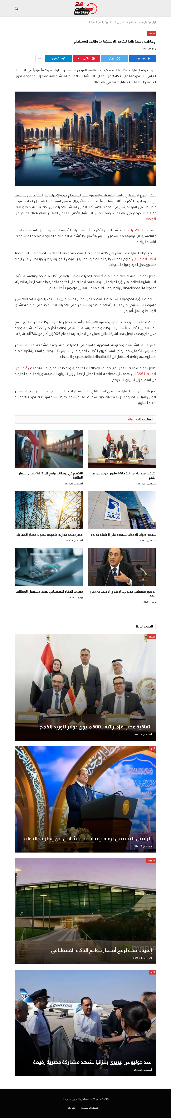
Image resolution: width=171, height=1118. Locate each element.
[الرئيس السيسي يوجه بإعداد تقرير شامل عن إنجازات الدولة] (85, 799)
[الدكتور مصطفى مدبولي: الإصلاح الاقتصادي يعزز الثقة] (122, 567)
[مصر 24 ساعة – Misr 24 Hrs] (85, 8)
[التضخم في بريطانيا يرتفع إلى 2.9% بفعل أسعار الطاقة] (49, 449)
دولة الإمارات (137, 230)
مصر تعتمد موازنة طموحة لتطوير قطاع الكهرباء (49, 534)
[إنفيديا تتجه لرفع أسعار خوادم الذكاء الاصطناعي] (85, 911)
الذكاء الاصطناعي (144, 259)
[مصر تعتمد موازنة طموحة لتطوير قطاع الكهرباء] (49, 510)
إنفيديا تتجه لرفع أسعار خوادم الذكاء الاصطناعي (101, 950)
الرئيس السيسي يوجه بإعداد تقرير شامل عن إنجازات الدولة (88, 838)
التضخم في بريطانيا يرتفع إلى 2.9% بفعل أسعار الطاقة (51, 475)
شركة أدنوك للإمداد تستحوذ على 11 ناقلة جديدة (123, 534)
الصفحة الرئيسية (90, 1107)
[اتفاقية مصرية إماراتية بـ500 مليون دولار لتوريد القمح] (122, 449)
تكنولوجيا (151, 860)
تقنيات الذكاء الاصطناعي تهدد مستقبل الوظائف (49, 591)
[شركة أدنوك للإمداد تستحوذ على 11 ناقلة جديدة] (122, 510)
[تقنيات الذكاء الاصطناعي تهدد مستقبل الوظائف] (49, 567)
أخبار (153, 748)
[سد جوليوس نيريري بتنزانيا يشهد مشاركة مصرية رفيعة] (85, 1023)
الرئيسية (152, 22)
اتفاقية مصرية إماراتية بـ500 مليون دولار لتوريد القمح (124, 475)
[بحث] (17, 8)
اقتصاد (152, 33)
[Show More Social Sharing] (39, 58)
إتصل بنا (72, 1107)
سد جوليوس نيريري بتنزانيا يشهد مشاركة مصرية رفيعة (92, 1062)
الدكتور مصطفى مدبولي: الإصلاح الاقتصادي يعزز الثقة (123, 593)
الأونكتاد (150, 219)
